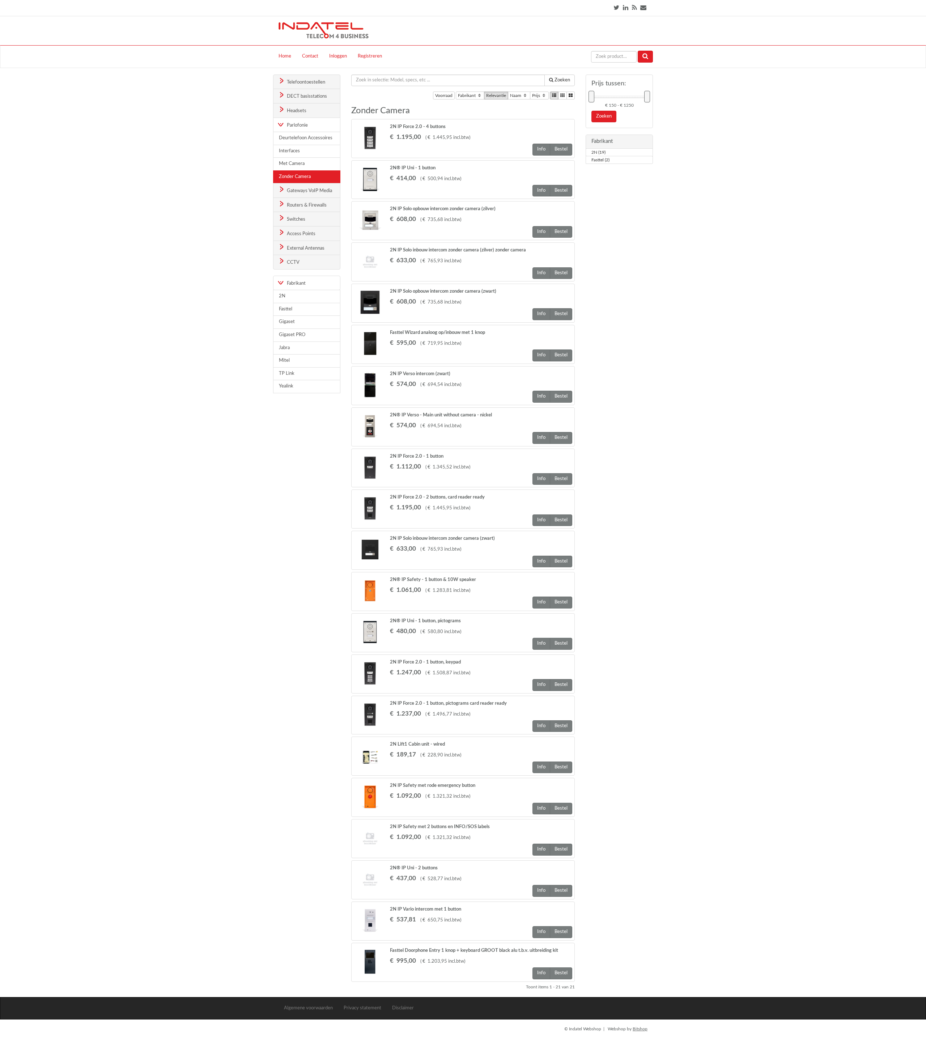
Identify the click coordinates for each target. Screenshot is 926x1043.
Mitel (284, 360)
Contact (310, 56)
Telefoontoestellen (305, 82)
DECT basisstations (306, 96)
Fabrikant (467, 95)
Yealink (286, 386)
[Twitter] (616, 8)
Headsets (296, 111)
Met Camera (292, 163)
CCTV (293, 262)
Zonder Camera (295, 176)
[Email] (643, 8)
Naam (516, 95)
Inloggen (338, 56)
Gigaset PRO (292, 334)
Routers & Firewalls (306, 205)
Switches (295, 219)
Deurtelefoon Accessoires (305, 138)
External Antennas (305, 248)
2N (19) (598, 152)
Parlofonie (297, 125)
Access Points (300, 234)
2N (282, 296)
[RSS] (634, 8)
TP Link (286, 373)
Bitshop (640, 1029)
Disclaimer (403, 1008)
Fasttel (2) (600, 160)
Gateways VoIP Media (309, 190)
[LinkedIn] (625, 8)
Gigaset (287, 321)
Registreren (370, 56)
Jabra (284, 347)
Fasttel (285, 309)
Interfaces (289, 151)
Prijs (536, 95)
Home (285, 56)
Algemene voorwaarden (308, 1008)
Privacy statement (362, 1008)
